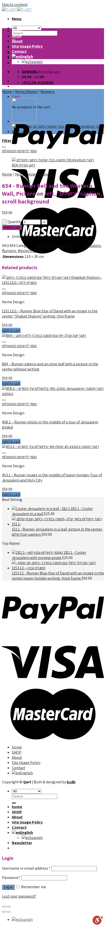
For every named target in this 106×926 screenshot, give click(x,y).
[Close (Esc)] (4, 906)
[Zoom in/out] (9, 906)
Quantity (15, 221)
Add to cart (12, 227)
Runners (47, 91)
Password (11, 877)
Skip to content (15, 4)
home (17, 30)
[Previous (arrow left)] (4, 912)
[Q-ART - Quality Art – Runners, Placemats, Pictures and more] (17, 9)
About (17, 41)
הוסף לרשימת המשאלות (19, 150)
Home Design (26, 91)
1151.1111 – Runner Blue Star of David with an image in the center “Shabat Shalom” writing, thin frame (50, 313)
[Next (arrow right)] (9, 912)
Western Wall (29, 250)
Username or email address (26, 868)
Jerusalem (92, 245)
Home (7, 91)
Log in (8, 887)
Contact (19, 51)
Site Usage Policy (27, 46)
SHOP (17, 35)
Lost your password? (19, 896)
